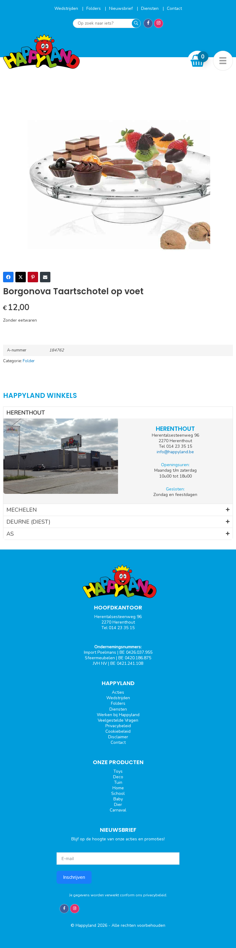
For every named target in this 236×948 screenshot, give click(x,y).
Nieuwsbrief (121, 8)
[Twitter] (20, 277)
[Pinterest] (33, 277)
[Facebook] (8, 277)
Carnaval (118, 810)
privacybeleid (154, 895)
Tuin (118, 782)
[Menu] (223, 61)
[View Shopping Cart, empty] (198, 60)
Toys (118, 771)
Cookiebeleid (118, 731)
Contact (174, 8)
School (118, 793)
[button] (118, 412)
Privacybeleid (118, 726)
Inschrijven (74, 877)
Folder (29, 361)
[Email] (45, 277)
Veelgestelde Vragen (118, 720)
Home (118, 788)
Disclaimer (118, 737)
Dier (118, 804)
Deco (118, 777)
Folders (94, 8)
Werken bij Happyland (118, 715)
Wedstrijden (66, 8)
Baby (118, 799)
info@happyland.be (175, 452)
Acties (118, 692)
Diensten (150, 8)
